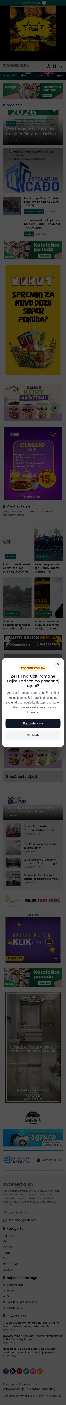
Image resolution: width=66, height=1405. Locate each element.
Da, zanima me (33, 723)
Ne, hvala (33, 735)
